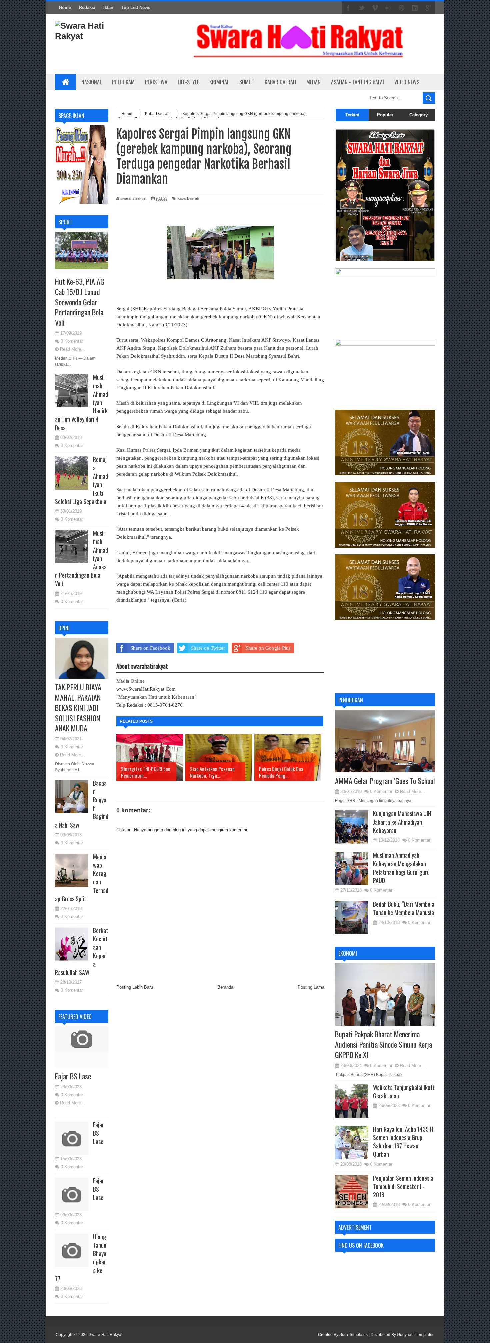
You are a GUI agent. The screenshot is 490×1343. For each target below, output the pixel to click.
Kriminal (219, 82)
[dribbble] (401, 8)
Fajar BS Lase (73, 1076)
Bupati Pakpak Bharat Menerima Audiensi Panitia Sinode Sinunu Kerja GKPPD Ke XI (383, 1044)
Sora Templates (353, 1334)
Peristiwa (156, 82)
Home (65, 7)
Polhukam (123, 82)
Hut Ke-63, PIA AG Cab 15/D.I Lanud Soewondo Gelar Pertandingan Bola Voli (79, 302)
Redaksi (87, 7)
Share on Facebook (150, 648)
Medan (313, 82)
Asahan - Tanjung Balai (357, 82)
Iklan (108, 7)
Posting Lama (311, 987)
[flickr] (388, 8)
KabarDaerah (188, 198)
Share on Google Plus (268, 648)
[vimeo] (375, 8)
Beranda (225, 987)
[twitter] (361, 8)
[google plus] (428, 8)
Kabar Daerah (280, 82)
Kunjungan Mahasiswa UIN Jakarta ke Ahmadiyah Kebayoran (402, 821)
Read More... (72, 349)
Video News (406, 82)
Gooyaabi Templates (415, 1334)
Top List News (135, 7)
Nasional (91, 82)
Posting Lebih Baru (134, 987)
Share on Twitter (208, 648)
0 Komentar (72, 341)
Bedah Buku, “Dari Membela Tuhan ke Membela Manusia (403, 908)
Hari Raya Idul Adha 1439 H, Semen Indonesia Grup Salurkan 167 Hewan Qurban (404, 1142)
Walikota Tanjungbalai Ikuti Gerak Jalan (403, 1091)
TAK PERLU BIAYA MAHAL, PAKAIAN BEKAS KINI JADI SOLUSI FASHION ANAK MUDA (78, 707)
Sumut (246, 82)
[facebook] (348, 8)
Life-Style (188, 82)
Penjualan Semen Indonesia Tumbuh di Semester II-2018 (403, 1186)
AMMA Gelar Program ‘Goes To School (385, 780)
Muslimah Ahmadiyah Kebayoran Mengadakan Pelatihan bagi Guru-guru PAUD (401, 868)
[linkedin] (415, 8)
